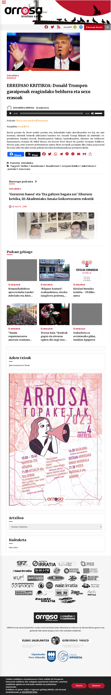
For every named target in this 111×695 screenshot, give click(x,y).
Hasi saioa (13, 547)
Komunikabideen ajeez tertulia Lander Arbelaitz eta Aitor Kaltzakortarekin (21, 292)
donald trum (52, 166)
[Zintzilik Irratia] (67, 600)
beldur (24, 166)
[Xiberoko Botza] (91, 592)
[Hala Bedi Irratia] (55, 578)
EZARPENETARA (29, 692)
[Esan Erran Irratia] (90, 570)
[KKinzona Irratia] (23, 585)
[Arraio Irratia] (67, 563)
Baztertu (96, 685)
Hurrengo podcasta (21, 181)
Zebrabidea (13, 75)
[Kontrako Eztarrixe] (40, 585)
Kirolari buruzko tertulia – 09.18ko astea (84, 292)
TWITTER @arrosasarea (16, 672)
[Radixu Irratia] (44, 592)
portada (12, 169)
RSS (27, 126)
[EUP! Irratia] (18, 578)
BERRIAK (11, 78)
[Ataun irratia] (22, 570)
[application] (55, 113)
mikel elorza (87, 166)
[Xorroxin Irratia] (45, 600)
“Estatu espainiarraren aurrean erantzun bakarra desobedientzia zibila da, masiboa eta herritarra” (21, 336)
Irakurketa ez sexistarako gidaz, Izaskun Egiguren (84, 336)
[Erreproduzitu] (10, 113)
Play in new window (26, 120)
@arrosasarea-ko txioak (19, 365)
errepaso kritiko (70, 166)
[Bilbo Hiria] (42, 570)
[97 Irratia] (23, 563)
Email (21, 126)
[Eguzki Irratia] (71, 570)
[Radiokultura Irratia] (23, 592)
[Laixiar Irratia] (49, 585)
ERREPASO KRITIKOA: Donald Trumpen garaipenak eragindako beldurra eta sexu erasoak (48, 91)
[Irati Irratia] (72, 578)
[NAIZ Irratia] (66, 585)
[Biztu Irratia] (57, 570)
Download (43, 120)
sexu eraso (24, 169)
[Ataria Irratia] (87, 563)
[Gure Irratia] (35, 578)
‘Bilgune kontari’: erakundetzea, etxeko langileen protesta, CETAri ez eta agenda (54, 292)
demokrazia (37, 166)
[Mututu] (92, 113)
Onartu (79, 685)
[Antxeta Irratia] (44, 563)
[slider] (99, 113)
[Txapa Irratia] (77, 592)
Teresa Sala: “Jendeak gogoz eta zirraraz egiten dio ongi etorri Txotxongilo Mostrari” (54, 336)
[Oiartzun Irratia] (90, 585)
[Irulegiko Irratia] (89, 578)
